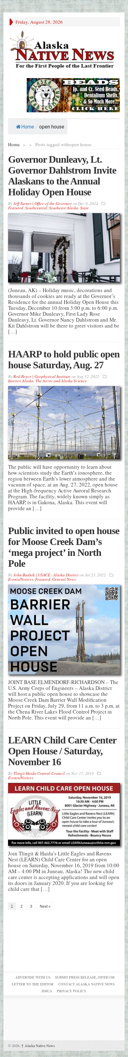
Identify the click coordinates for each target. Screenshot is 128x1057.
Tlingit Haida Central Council (39, 773)
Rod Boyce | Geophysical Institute (42, 376)
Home (27, 127)
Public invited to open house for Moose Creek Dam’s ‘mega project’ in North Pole (63, 547)
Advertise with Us (32, 977)
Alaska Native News (38, 1045)
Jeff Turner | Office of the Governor (42, 203)
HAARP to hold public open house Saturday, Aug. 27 (64, 359)
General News (64, 579)
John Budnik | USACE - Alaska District (46, 575)
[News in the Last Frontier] (64, 51)
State (84, 208)
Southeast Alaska (63, 208)
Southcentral (36, 208)
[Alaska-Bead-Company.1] (73, 94)
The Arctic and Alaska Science (61, 381)
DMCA (47, 991)
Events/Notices (20, 579)
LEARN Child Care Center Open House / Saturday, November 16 (62, 750)
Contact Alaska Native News (86, 984)
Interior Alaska (21, 381)
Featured (15, 208)
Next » (45, 906)
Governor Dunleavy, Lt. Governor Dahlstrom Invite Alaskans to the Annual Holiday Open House (62, 176)
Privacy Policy (71, 991)
